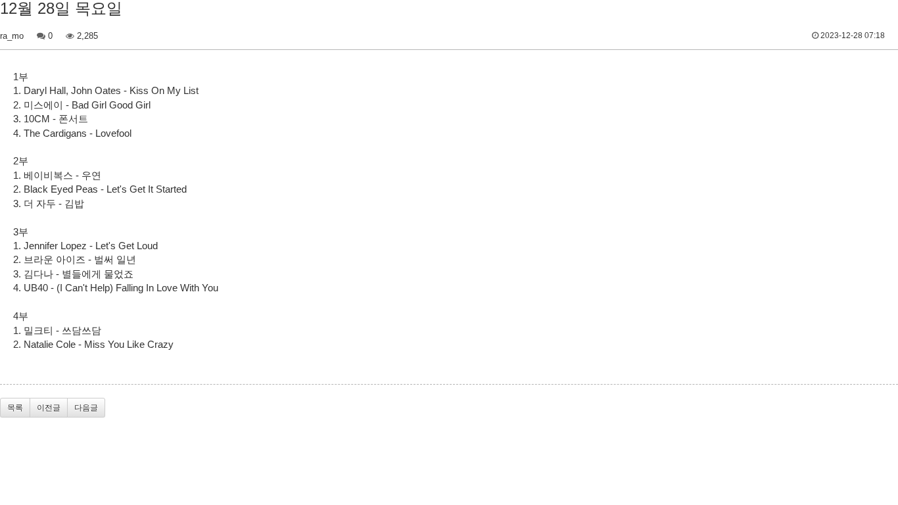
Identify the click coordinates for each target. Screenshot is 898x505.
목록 (15, 407)
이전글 (48, 407)
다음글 (86, 407)
